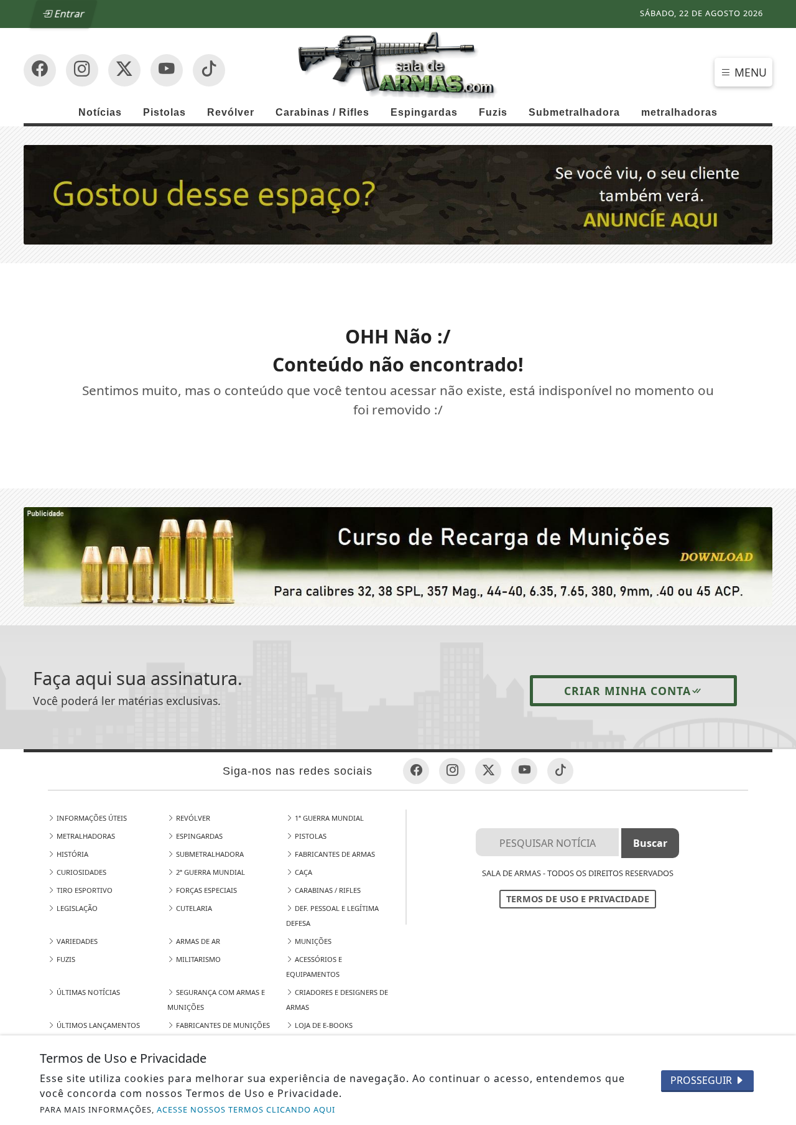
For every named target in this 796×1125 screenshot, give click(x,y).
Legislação (76, 908)
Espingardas (424, 112)
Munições (312, 941)
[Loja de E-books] (398, 555)
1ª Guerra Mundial (328, 818)
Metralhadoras (85, 836)
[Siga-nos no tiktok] (560, 771)
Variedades (76, 941)
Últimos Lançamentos (97, 1025)
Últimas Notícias (87, 992)
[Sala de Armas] (397, 64)
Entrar (69, 14)
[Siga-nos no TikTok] (209, 70)
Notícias (100, 112)
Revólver (230, 112)
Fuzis (493, 112)
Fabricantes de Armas (334, 854)
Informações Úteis (91, 818)
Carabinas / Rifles (322, 112)
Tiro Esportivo (84, 890)
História (71, 854)
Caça (302, 872)
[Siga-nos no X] (124, 70)
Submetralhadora (574, 112)
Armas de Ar (197, 941)
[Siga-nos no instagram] (166, 70)
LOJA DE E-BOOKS (323, 1025)
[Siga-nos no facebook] (40, 70)
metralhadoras (679, 112)
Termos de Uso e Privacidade (577, 899)
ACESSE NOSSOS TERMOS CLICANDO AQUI (246, 1109)
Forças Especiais (205, 890)
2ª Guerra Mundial (209, 872)
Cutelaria (193, 908)
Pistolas (164, 112)
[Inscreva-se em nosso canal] (82, 70)
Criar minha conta (627, 690)
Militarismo (197, 959)
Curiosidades (80, 872)
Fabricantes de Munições (222, 1025)
